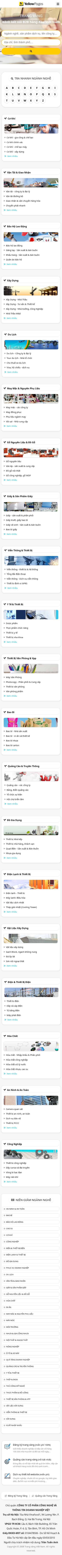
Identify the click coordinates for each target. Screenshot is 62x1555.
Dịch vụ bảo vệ (13, 1118)
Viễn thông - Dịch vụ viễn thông (22, 578)
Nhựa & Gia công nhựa (17, 1333)
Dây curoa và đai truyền (18, 1167)
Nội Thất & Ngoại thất (17, 1340)
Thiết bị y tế (11, 632)
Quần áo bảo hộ (14, 259)
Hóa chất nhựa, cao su (17, 1069)
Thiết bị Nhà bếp (14, 839)
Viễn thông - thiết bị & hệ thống (22, 569)
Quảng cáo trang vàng (32, 1459)
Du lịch (12, 334)
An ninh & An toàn (18, 1090)
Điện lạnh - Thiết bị (15, 893)
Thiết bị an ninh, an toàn (18, 1113)
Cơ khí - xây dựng (15, 151)
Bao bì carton (12, 745)
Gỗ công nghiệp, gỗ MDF (18, 475)
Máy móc (10, 1320)
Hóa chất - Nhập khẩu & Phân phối (23, 1054)
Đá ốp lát (10, 956)
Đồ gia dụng (14, 820)
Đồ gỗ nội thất (13, 470)
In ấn (8, 1307)
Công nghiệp (14, 1144)
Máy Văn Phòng (14, 677)
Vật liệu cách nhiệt (15, 902)
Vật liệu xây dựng (17, 928)
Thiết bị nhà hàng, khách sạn (20, 843)
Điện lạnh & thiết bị (19, 874)
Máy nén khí (12, 1177)
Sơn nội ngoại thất (15, 961)
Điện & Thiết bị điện (19, 982)
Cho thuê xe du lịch (16, 362)
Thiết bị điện (13, 1001)
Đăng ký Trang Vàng (17, 1495)
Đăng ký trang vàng (32, 1444)
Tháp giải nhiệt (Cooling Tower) (21, 907)
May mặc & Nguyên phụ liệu (23, 388)
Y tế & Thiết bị (15, 604)
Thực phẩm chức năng (17, 627)
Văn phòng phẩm (14, 691)
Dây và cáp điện (14, 1005)
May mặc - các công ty (17, 407)
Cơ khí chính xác (15, 142)
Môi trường (12, 1327)
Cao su (9, 1228)
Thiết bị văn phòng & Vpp (21, 658)
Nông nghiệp (12, 1346)
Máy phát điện (14, 1015)
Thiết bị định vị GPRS (17, 583)
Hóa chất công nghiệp (17, 1059)
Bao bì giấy (11, 529)
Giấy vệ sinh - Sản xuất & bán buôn (23, 524)
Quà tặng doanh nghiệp (18, 1359)
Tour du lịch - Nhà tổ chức (19, 358)
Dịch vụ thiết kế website (31, 1474)
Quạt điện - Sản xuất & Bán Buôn (22, 848)
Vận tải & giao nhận (19, 172)
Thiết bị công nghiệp (16, 1163)
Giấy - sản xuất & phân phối (19, 515)
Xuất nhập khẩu (14, 1425)
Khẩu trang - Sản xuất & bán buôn (23, 254)
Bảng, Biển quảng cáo (17, 789)
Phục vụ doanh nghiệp (17, 1268)
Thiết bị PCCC (12, 1123)
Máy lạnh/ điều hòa (15, 897)
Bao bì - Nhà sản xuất (16, 731)
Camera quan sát (14, 1109)
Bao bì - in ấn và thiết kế (18, 735)
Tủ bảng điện (13, 1010)
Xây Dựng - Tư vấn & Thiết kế (20, 304)
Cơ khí (11, 118)
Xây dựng (12, 280)
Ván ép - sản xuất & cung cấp (20, 466)
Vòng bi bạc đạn (14, 1172)
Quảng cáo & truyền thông (23, 766)
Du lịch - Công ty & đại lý (19, 353)
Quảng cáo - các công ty (18, 785)
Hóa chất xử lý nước (16, 1064)
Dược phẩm (12, 623)
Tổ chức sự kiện (14, 794)
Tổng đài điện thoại (16, 573)
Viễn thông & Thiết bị (20, 550)
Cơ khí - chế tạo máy (17, 146)
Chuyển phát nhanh (15, 205)
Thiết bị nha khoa (14, 637)
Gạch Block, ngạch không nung (21, 951)
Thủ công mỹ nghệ (15, 1386)
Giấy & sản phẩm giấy (20, 496)
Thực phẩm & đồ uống (17, 1392)
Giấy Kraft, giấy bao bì (17, 520)
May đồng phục (13, 412)
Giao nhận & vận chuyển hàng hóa (23, 200)
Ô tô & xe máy (12, 1353)
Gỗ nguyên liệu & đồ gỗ (21, 442)
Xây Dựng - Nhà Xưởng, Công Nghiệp (24, 308)
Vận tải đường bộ (14, 196)
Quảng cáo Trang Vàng (46, 1495)
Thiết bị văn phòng (15, 686)
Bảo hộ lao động (17, 226)
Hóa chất (12, 1036)
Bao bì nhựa (12, 740)
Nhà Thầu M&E (13, 313)
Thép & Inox (12, 1379)
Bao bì (10, 712)
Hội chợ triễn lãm (15, 799)
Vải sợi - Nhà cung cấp (17, 421)
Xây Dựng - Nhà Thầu (16, 299)
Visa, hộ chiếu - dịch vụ (18, 367)
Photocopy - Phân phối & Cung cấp (23, 682)
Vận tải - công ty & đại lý (18, 191)
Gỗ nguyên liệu (13, 461)
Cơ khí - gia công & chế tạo (20, 137)
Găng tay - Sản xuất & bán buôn (21, 250)
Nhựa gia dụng (13, 853)
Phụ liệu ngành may (16, 416)
